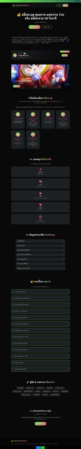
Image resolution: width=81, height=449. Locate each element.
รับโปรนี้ (65, 55)
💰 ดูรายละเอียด (47, 27)
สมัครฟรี (65, 5)
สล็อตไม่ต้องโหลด (37, 395)
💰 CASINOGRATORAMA (21, 5)
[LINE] (42, 447)
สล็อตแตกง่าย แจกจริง (30, 388)
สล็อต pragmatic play (26, 395)
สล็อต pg (65, 41)
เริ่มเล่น (59, 5)
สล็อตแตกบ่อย (56, 391)
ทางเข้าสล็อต (45, 395)
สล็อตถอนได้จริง (50, 388)
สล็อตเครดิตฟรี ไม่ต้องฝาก (55, 395)
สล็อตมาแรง (38, 391)
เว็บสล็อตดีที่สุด (21, 388)
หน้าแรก (12, 443)
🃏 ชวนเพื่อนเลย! (34, 27)
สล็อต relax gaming (17, 391)
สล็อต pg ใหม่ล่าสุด (41, 388)
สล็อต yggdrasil (47, 391)
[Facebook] (38, 447)
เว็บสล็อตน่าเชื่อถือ (65, 391)
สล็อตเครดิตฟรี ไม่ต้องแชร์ (28, 391)
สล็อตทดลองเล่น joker (60, 388)
